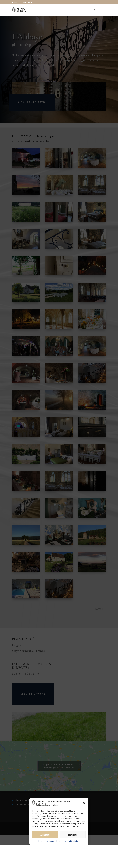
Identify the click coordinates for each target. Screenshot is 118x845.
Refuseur (72, 834)
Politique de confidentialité (67, 841)
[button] (84, 803)
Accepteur (45, 834)
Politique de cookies (46, 841)
